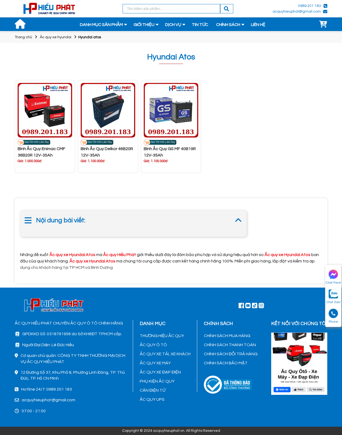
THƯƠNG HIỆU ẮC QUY (162, 336)
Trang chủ (23, 37)
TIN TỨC (200, 24)
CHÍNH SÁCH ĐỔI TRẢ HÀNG (231, 354)
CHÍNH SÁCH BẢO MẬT (226, 363)
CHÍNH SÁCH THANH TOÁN (230, 345)
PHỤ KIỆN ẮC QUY (157, 381)
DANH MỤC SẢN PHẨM (101, 24)
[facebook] (299, 363)
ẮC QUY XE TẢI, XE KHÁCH (165, 354)
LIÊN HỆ (258, 24)
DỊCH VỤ (173, 24)
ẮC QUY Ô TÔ (153, 345)
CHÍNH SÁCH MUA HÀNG (227, 336)
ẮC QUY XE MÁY (155, 363)
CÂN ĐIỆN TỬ (152, 390)
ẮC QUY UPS (152, 399)
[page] (241, 305)
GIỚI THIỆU (144, 24)
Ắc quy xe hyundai (55, 37)
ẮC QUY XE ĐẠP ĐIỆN (160, 372)
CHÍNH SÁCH (228, 24)
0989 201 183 (309, 6)
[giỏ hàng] (323, 25)
